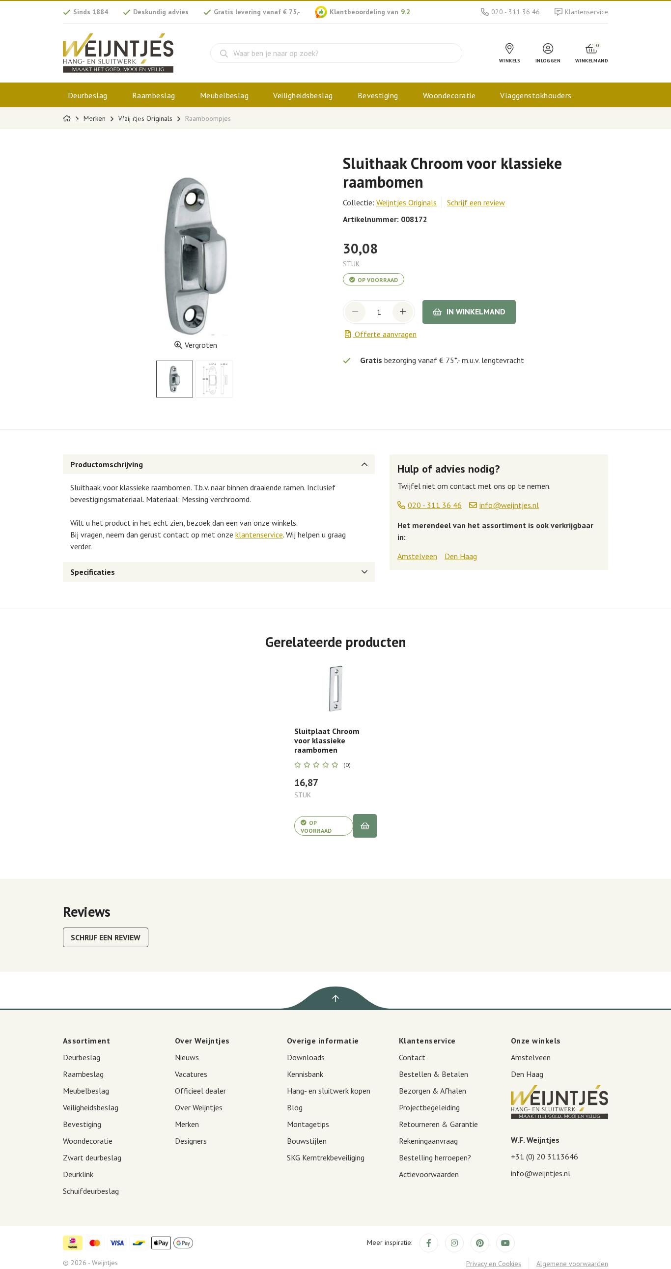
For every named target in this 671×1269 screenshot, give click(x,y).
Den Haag (461, 556)
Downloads (306, 1057)
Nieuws (187, 1057)
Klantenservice (586, 11)
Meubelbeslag (224, 95)
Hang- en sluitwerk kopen (328, 1091)
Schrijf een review (476, 202)
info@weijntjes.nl (540, 1173)
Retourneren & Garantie (438, 1124)
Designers (191, 1141)
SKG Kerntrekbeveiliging (325, 1157)
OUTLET (133, 120)
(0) (347, 765)
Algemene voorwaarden (572, 1263)
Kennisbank (305, 1074)
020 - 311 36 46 (515, 11)
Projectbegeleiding (429, 1107)
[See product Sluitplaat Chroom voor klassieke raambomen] (335, 688)
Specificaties (92, 572)
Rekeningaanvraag (428, 1141)
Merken (80, 120)
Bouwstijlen (307, 1141)
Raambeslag (153, 95)
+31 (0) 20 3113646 (544, 1156)
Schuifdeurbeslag (91, 1191)
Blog (295, 1107)
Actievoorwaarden (429, 1174)
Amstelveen (417, 556)
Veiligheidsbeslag (303, 95)
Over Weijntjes (199, 1107)
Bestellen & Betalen (433, 1074)
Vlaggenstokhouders (536, 95)
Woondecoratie (449, 95)
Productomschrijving (106, 464)
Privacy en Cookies (493, 1263)
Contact (412, 1057)
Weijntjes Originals (406, 202)
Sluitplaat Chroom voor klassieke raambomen (327, 741)
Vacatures (191, 1074)
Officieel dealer (200, 1091)
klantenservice (259, 534)
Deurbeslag (88, 95)
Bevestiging (378, 95)
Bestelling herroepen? (435, 1157)
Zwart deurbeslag (92, 1157)
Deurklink (78, 1174)
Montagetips (308, 1124)
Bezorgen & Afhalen (432, 1091)
